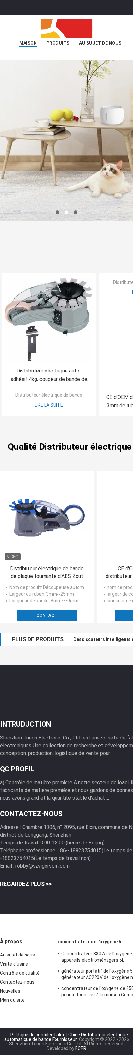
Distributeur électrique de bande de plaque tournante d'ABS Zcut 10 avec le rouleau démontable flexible (47, 572)
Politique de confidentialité (38, 1034)
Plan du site (12, 1000)
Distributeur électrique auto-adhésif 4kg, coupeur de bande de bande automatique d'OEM (49, 375)
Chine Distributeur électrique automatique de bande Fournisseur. (66, 1037)
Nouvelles (10, 991)
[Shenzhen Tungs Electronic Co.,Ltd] (66, 28)
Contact (46, 615)
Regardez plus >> (26, 884)
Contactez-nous (17, 981)
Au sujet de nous (100, 43)
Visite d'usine (14, 963)
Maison (28, 43)
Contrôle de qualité (20, 972)
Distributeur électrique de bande (48, 395)
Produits (57, 43)
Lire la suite (49, 405)
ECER (80, 1048)
